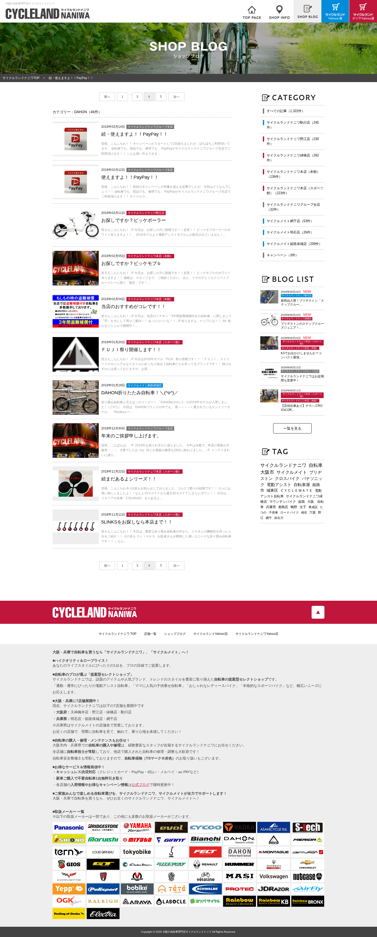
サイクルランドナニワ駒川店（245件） (293, 125)
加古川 (278, 518)
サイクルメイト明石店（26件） (290, 232)
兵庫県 (271, 507)
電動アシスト (279, 484)
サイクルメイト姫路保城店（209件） (294, 244)
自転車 (316, 465)
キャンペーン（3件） (283, 255)
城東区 (272, 490)
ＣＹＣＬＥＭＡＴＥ (296, 490)
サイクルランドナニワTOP (21, 78)
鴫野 (294, 507)
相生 (304, 512)
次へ (176, 96)
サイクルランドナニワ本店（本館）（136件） (293, 174)
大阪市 (267, 472)
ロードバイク (289, 512)
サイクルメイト (291, 472)
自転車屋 (302, 484)
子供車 (273, 512)
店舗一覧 (150, 634)
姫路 (301, 502)
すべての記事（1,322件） (286, 111)
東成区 (313, 507)
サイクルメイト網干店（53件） (290, 221)
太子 (303, 507)
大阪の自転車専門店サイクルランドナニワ (187, 931)
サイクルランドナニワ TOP (117, 634)
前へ (107, 96)
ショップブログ (175, 634)
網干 (269, 518)
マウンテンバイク (282, 502)
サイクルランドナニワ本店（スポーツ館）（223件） (295, 190)
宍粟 (313, 512)
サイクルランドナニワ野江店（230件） (293, 141)
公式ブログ (141, 785)
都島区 (283, 507)
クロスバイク (287, 478)
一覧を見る (292, 428)
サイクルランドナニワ (283, 465)
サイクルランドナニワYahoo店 (256, 634)
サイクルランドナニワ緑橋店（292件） (293, 157)
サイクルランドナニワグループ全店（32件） (293, 207)
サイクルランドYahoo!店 (210, 634)
